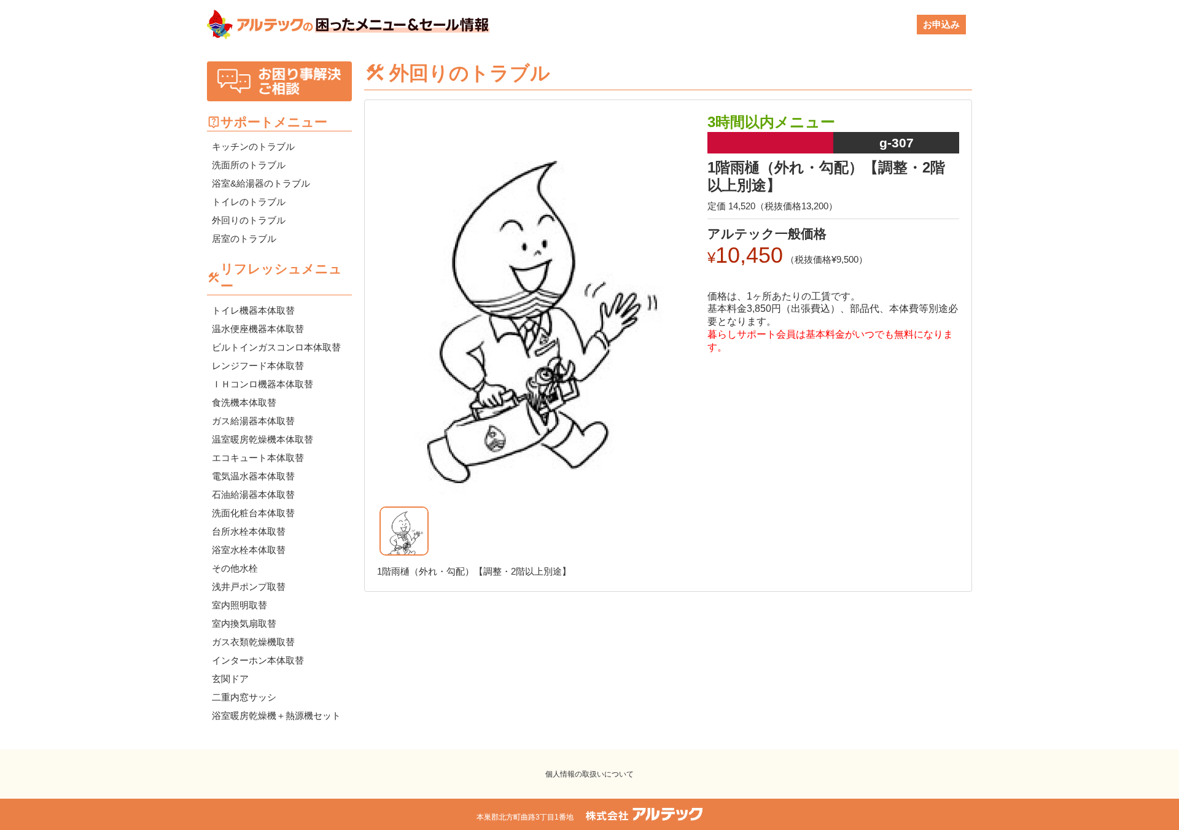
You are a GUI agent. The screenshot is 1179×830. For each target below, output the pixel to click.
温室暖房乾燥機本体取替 (262, 439)
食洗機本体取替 (244, 402)
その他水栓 (235, 568)
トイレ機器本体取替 (253, 310)
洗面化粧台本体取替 (253, 513)
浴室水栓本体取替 (249, 550)
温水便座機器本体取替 (258, 329)
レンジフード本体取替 (258, 365)
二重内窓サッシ (244, 697)
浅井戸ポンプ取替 (249, 586)
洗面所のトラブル (249, 165)
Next (706, 319)
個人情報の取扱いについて (589, 774)
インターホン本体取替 (258, 660)
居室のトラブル (244, 238)
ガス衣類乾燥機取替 (253, 642)
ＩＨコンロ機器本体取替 (262, 384)
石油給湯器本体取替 (253, 494)
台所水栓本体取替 (249, 531)
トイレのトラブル (249, 201)
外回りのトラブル (249, 220)
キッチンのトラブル (253, 146)
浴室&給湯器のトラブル (261, 183)
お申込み (941, 24)
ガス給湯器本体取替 (253, 421)
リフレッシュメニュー (281, 277)
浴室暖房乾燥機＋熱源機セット (276, 715)
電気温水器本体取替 (253, 476)
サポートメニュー (273, 122)
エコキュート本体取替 (258, 457)
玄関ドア (230, 678)
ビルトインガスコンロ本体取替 (276, 347)
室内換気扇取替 (244, 623)
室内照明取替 (239, 605)
